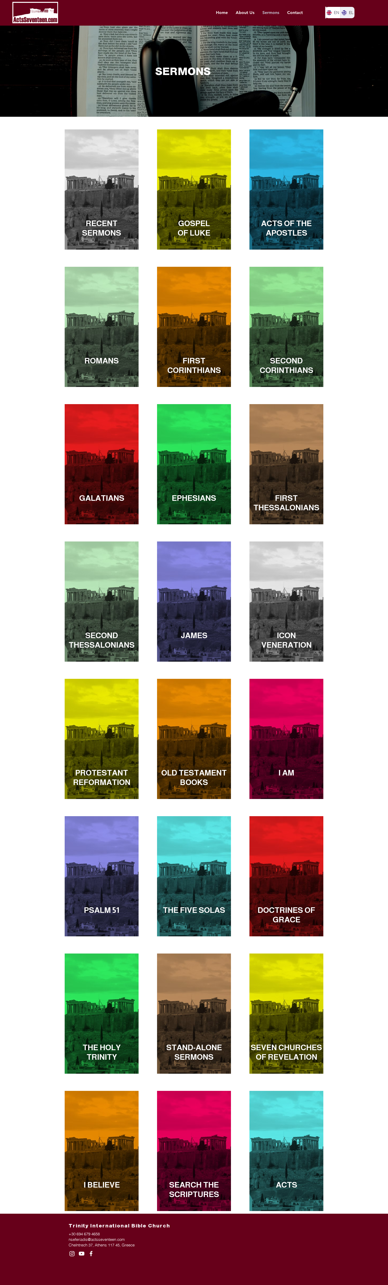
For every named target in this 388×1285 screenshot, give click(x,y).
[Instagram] (72, 1253)
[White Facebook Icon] (91, 1253)
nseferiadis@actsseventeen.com (97, 1239)
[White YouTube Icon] (81, 1253)
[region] (102, 189)
